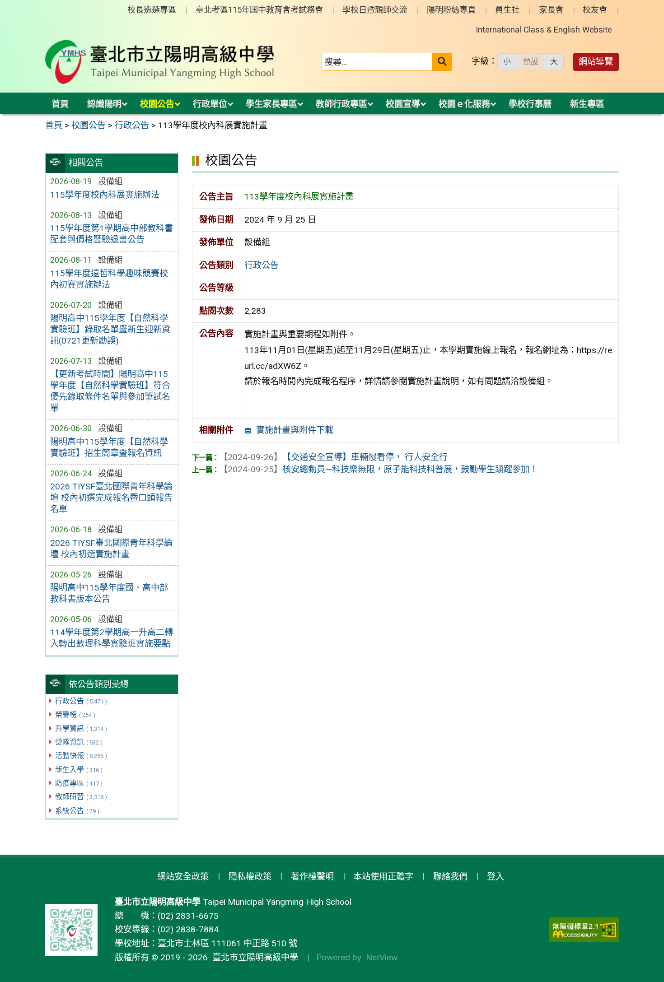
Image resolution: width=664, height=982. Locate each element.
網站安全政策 (183, 876)
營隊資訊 (79, 742)
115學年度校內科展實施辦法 (104, 195)
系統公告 (77, 810)
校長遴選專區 (151, 9)
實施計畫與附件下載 (294, 430)
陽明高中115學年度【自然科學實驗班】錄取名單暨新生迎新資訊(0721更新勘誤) (110, 329)
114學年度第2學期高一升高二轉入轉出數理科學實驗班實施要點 (111, 638)
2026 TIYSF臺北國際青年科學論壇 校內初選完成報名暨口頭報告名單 (111, 497)
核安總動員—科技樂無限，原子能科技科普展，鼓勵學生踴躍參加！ (378, 469)
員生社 (507, 9)
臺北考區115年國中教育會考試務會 (259, 9)
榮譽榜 (75, 714)
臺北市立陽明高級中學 (253, 957)
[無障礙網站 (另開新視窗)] (584, 929)
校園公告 (157, 104)
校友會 (595, 9)
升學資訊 (81, 728)
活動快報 (81, 755)
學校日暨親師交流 (374, 9)
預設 (530, 61)
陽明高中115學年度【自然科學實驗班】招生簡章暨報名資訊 (109, 447)
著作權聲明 (312, 876)
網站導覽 (596, 61)
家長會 (551, 9)
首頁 (60, 104)
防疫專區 (79, 783)
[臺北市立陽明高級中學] (160, 62)
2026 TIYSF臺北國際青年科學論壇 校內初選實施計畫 (111, 548)
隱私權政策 (250, 876)
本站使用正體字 (383, 876)
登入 (495, 876)
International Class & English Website (544, 29)
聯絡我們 (450, 876)
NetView (381, 957)
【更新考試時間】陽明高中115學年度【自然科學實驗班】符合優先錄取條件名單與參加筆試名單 (110, 391)
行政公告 (81, 701)
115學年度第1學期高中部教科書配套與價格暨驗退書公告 (111, 234)
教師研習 (81, 796)
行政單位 (210, 104)
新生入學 (79, 769)
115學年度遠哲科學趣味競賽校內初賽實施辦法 (109, 279)
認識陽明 (104, 104)
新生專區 (587, 104)
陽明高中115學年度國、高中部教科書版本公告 (109, 593)
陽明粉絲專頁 (451, 9)
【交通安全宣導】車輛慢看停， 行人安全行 (333, 457)
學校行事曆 (530, 104)
